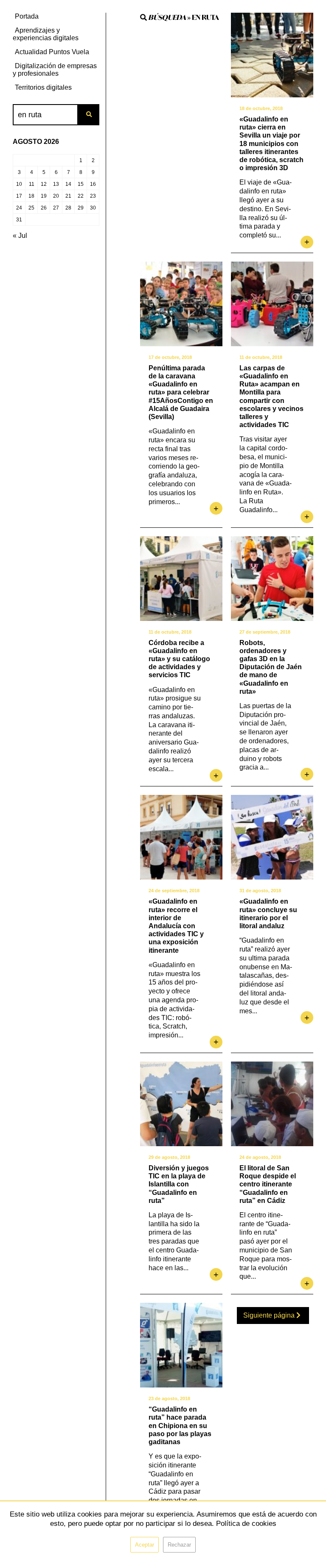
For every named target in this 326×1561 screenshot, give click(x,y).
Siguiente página (269, 1315)
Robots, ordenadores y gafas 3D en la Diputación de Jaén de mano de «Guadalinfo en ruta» (270, 667)
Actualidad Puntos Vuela (52, 51)
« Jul (20, 235)
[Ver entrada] (272, 55)
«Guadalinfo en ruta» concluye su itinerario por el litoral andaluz (268, 913)
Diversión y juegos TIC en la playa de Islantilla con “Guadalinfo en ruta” (179, 1184)
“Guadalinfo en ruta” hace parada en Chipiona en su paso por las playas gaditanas (180, 1425)
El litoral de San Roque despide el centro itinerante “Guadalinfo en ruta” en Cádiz (267, 1184)
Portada (27, 16)
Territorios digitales (43, 87)
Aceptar (144, 1545)
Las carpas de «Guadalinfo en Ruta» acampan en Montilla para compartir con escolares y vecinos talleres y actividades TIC (271, 396)
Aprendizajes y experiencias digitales (46, 34)
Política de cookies (246, 1524)
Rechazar (179, 1545)
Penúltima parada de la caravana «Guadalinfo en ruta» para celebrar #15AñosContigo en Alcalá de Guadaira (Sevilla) (181, 392)
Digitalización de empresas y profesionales (55, 69)
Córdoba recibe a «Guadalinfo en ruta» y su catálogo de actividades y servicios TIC (179, 659)
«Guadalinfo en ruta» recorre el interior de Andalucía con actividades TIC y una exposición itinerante (176, 926)
